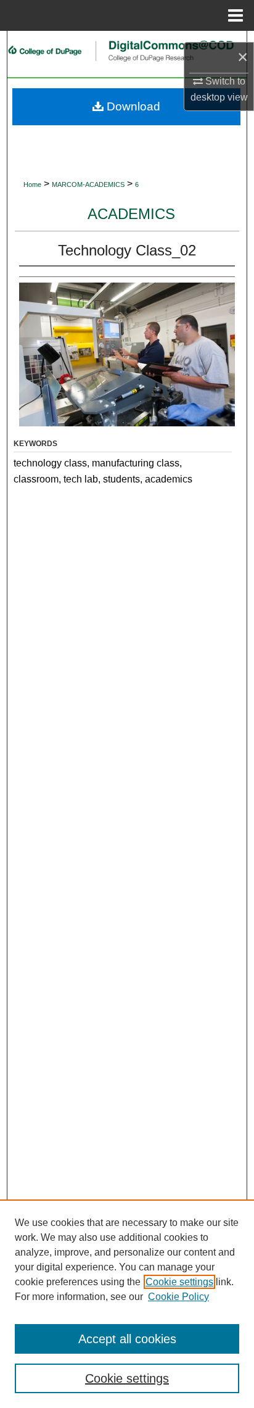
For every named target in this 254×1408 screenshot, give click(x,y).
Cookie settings (179, 1282)
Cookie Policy (178, 1296)
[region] (127, 1303)
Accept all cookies (127, 1339)
